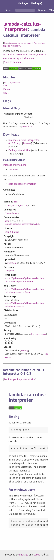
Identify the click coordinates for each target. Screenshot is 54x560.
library (20, 43)
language (13, 43)
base (7, 220)
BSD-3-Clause (12, 231)
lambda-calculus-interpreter (22, 26)
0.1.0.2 (23, 205)
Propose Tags (39, 43)
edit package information (22, 183)
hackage (23, 554)
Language (9, 270)
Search (9, 9)
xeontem (13, 169)
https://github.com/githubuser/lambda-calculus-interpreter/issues (25, 291)
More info (27, 126)
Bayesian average (38, 334)
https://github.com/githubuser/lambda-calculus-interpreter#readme (25, 280)
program (27, 43)
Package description (19, 150)
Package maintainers (14, 164)
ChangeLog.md (12, 213)
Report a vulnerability (12, 46)
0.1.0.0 (8, 205)
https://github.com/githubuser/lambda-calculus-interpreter (25, 304)
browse (27, 143)
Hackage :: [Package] (30, 3)
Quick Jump (15, 82)
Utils (6, 93)
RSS (15, 202)
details (37, 224)
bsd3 (6, 43)
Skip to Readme (13, 62)
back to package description (20, 379)
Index (6, 82)
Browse (42, 9)
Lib (5, 85)
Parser (6, 89)
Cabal (37, 554)
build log (24, 350)
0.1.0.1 (15, 205)
